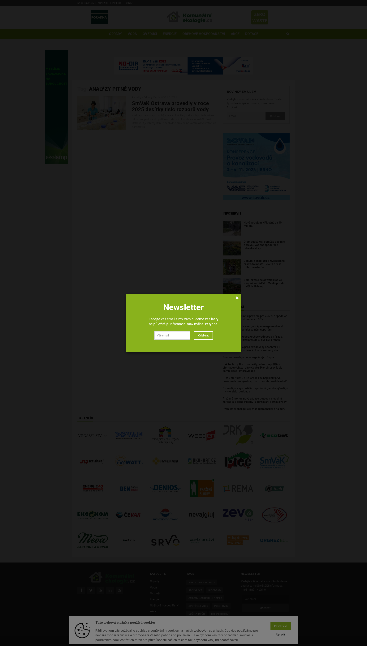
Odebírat (203, 335)
